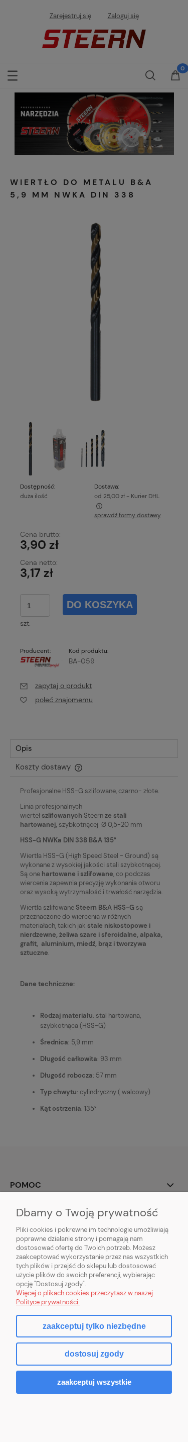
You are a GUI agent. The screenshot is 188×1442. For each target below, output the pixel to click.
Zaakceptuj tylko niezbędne (94, 1326)
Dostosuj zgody (94, 1354)
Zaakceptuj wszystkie (94, 1382)
